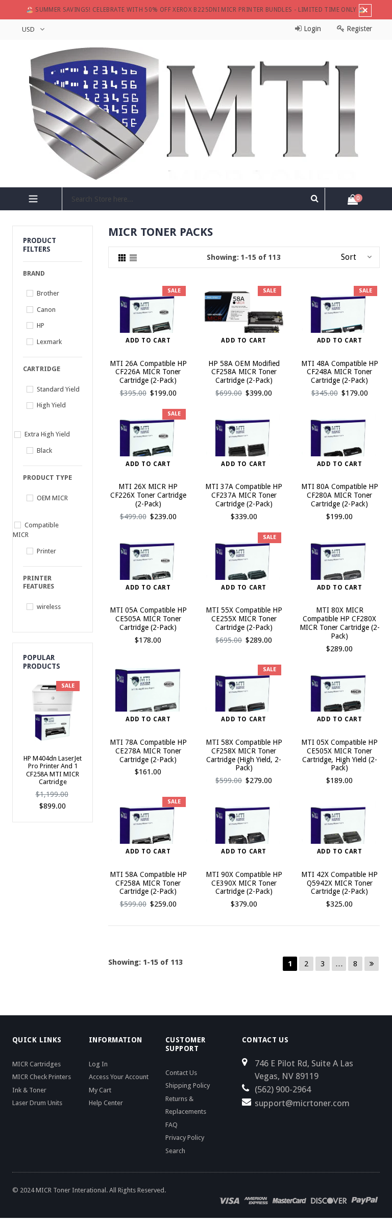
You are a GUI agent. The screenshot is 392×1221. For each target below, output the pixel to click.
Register (358, 29)
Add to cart (148, 340)
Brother (48, 293)
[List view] (133, 257)
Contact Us (181, 1073)
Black (44, 450)
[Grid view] (122, 257)
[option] (52, 745)
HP (40, 325)
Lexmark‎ (49, 342)
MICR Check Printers (41, 1077)
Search (175, 1151)
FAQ (171, 1125)
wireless (49, 606)
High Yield (51, 405)
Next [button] (86, 732)
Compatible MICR (36, 530)
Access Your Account (119, 1077)
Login (311, 29)
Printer (46, 551)
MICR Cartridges (36, 1064)
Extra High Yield (47, 434)
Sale (174, 290)
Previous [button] (19, 732)
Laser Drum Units (37, 1103)
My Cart (100, 1090)
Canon (46, 309)
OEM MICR (52, 498)
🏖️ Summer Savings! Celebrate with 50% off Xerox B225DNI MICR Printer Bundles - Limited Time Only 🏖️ (196, 9)
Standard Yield (58, 389)
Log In (98, 1064)
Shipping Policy (187, 1085)
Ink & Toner (29, 1090)
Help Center (106, 1103)
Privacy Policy (184, 1137)
